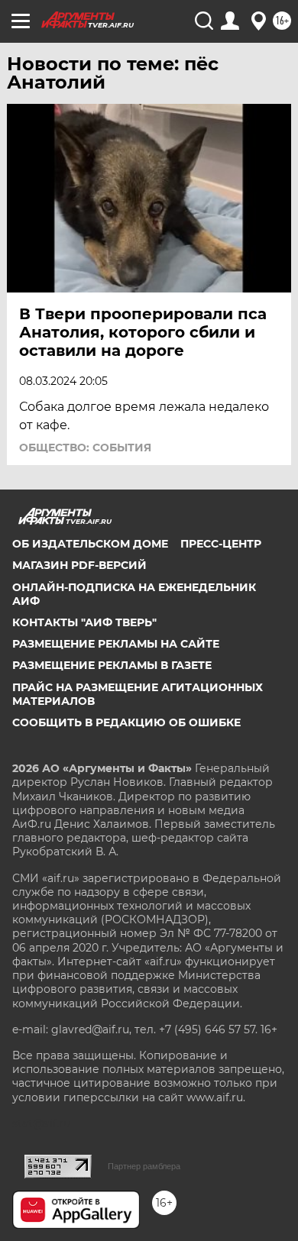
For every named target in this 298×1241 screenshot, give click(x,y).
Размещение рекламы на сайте (115, 644)
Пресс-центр (220, 544)
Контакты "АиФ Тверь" (84, 622)
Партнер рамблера (144, 1166)
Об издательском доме (90, 544)
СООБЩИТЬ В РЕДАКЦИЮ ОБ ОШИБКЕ (126, 722)
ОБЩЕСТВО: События (85, 447)
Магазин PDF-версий (79, 565)
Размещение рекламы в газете (112, 665)
